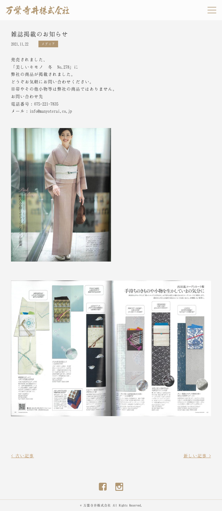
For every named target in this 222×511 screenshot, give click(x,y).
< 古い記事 (22, 455)
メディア (48, 44)
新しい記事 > (197, 455)
